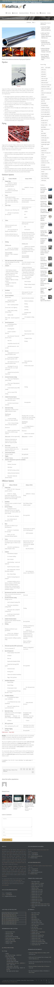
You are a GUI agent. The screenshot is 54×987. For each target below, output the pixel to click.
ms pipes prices (44, 122)
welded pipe (43, 180)
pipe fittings (43, 127)
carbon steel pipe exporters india (44, 79)
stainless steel (43, 150)
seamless (28, 752)
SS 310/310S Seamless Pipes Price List (10, 922)
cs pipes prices (44, 96)
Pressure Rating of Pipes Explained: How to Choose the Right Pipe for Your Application (19, 806)
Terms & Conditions (30, 982)
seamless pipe (43, 135)
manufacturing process (45, 109)
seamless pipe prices (45, 137)
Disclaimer (18, 982)
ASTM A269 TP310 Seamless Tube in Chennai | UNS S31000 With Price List (40, 960)
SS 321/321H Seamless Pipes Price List (10, 920)
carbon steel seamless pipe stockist (46, 93)
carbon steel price (44, 82)
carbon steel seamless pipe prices (46, 89)
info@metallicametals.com (10, 898)
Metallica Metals (33, 860)
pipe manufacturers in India (45, 130)
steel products (20, 746)
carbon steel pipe (30, 741)
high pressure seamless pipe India (45, 100)
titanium (42, 171)
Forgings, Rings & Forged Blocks (38, 934)
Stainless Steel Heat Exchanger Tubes (39, 945)
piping (30, 760)
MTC (50, 124)
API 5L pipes (47, 67)
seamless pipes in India (45, 142)
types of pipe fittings (45, 178)
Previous (29, 22)
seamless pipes (44, 139)
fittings (11, 146)
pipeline (27, 760)
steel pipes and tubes (45, 167)
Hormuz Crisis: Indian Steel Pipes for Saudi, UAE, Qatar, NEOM (30, 805)
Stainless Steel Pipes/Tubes (44, 157)
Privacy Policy (23, 982)
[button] (3, 804)
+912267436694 (34, 855)
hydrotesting (43, 103)
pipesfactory (5, 760)
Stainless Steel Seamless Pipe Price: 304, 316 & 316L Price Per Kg (40, 965)
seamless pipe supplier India (45, 145)
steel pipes (43, 164)
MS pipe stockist (44, 124)
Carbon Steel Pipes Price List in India (10, 915)
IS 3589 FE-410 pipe (45, 107)
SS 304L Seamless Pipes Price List (9, 919)
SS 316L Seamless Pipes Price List (9, 924)
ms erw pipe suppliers (45, 114)
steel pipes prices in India (46, 169)
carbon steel (43, 76)
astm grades (43, 74)
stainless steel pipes (22, 743)
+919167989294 (8, 897)
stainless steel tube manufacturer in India (45, 161)
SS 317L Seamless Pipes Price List (9, 926)
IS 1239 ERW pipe (44, 105)
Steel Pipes (21, 760)
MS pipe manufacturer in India (46, 117)
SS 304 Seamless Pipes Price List (9, 917)
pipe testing (43, 133)
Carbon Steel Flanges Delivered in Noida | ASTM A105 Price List (46, 28)
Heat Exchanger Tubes (36, 923)
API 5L (42, 67)
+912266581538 (8, 895)
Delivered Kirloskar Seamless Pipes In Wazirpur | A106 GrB (45, 50)
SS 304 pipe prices (44, 148)
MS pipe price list (44, 120)
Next (33, 22)
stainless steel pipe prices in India (46, 153)
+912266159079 (34, 871)
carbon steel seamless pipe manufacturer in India (46, 85)
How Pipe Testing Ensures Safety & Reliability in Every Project (39, 974)
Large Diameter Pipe (36, 947)
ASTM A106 (43, 69)
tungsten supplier (44, 173)
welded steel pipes (11, 754)
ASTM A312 (43, 71)
